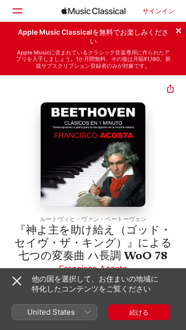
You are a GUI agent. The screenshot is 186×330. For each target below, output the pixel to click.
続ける (139, 312)
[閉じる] (178, 29)
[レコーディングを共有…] (170, 89)
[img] (93, 10)
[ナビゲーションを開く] (17, 11)
